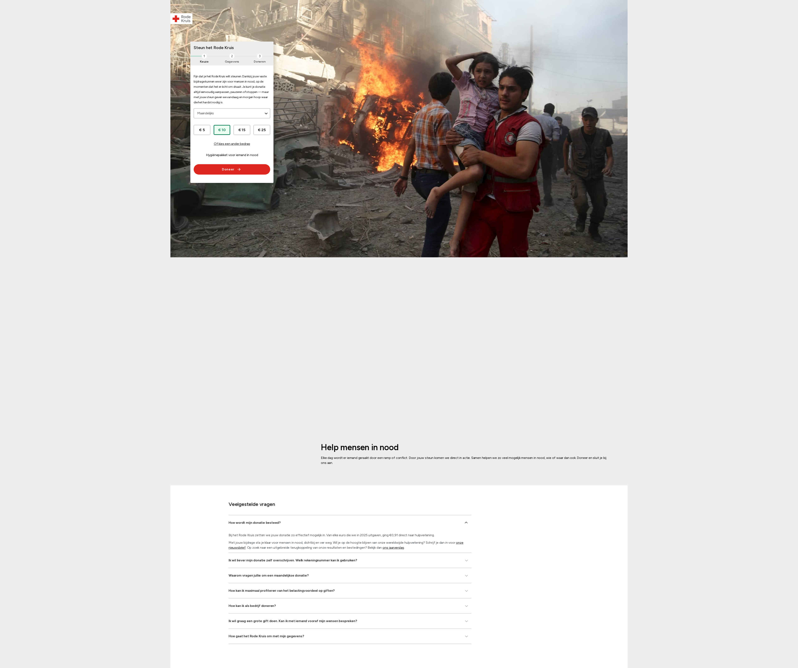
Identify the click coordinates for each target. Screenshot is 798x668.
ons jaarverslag (393, 548)
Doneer (228, 169)
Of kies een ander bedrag (232, 144)
